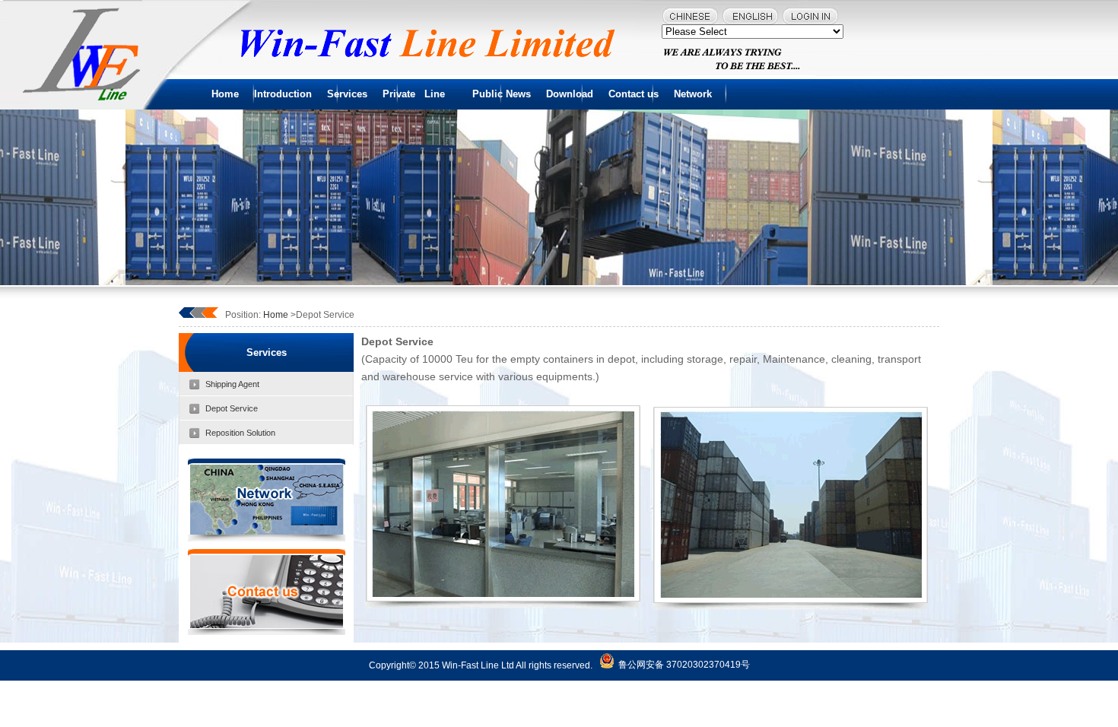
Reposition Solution (240, 432)
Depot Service (231, 408)
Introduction (283, 94)
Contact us (633, 94)
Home (225, 94)
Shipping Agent (232, 384)
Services (347, 94)
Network (693, 94)
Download (569, 94)
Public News (501, 94)
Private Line (420, 94)
